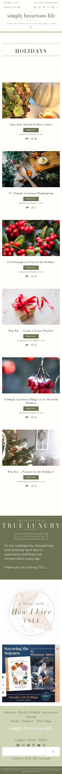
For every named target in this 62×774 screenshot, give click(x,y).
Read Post (31, 130)
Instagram (56, 7)
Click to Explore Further (31, 536)
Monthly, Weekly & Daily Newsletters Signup (31, 714)
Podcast (27, 721)
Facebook (40, 7)
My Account (42, 758)
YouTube (53, 7)
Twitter (44, 7)
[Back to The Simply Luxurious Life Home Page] (31, 18)
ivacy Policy (35, 771)
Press (32, 740)
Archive (17, 758)
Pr (30, 771)
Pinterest (48, 7)
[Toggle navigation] (31, 27)
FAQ (28, 758)
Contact (20, 740)
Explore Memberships (46, 3)
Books (15, 721)
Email (35, 7)
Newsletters (11, 7)
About (42, 740)
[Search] (53, 752)
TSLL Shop (43, 721)
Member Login (11, 3)
